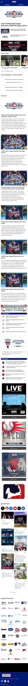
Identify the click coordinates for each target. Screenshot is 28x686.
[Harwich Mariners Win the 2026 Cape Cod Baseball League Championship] (5, 31)
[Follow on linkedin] (23, 508)
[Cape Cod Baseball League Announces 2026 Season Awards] (5, 37)
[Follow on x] (3, 508)
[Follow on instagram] (7, 508)
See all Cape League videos (7, 71)
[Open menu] (2, 1)
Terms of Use (4, 678)
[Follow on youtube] (15, 508)
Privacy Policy (10, 678)
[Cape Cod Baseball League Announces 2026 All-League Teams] (14, 14)
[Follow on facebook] (11, 508)
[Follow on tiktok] (19, 508)
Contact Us (16, 678)
